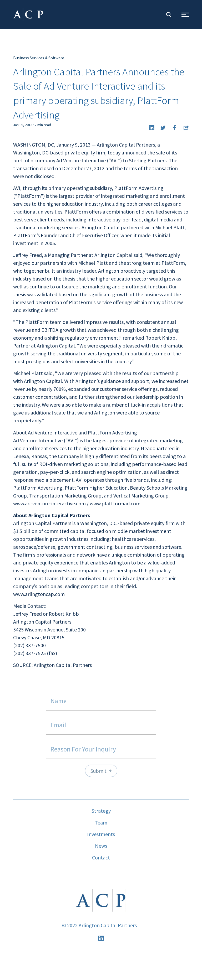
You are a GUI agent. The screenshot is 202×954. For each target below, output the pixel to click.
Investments (101, 834)
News (101, 845)
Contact (101, 857)
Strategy (101, 810)
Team (101, 822)
